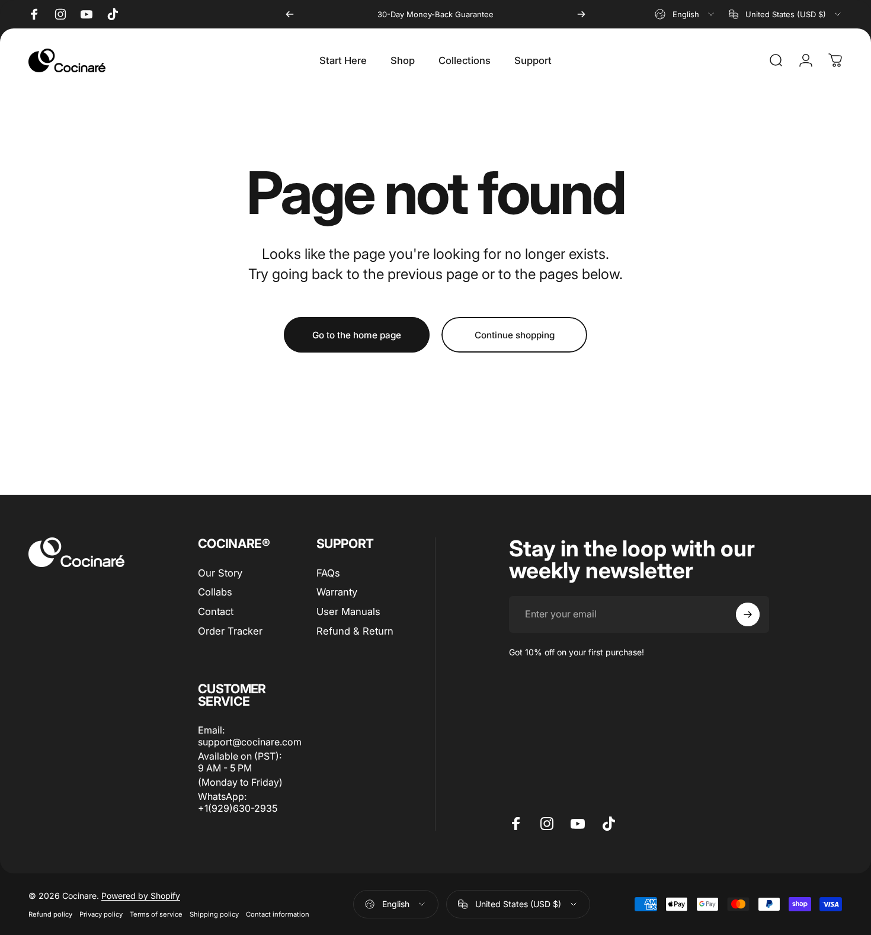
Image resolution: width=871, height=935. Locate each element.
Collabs (215, 592)
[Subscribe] (748, 614)
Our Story (220, 573)
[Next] (581, 14)
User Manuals (348, 611)
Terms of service (156, 914)
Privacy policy (101, 914)
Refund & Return (354, 631)
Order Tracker (230, 631)
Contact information (277, 914)
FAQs (328, 573)
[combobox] (685, 14)
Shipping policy (214, 914)
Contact (215, 611)
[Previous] (290, 14)
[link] (243, 762)
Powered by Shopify (140, 896)
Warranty (336, 592)
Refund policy (50, 914)
